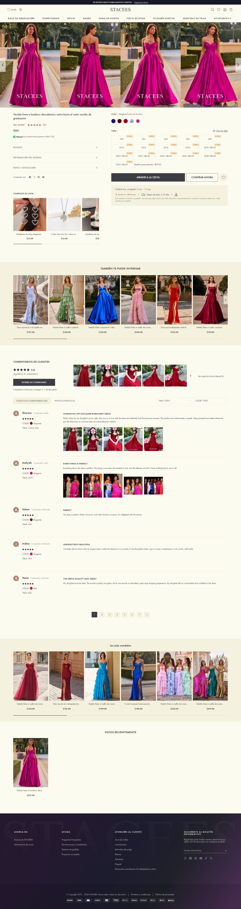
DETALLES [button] (17, 147)
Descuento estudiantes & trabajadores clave (135, 869)
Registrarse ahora (141, 2)
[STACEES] (120, 9)
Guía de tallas (121, 840)
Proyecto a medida (70, 854)
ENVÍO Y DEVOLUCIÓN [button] (24, 167)
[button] (3, 65)
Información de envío (24, 845)
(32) (44, 125)
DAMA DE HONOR (109, 18)
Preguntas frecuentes (71, 840)
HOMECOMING (51, 18)
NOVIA (71, 18)
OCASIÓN (164, 18)
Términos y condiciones (141, 894)
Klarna (118, 854)
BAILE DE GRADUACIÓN (21, 18)
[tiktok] (206, 858)
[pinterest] (195, 858)
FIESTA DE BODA (136, 18)
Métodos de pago (123, 849)
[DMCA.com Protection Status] (171, 900)
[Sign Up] (225, 850)
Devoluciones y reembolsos (74, 845)
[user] (225, 10)
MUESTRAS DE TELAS (194, 18)
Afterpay (119, 859)
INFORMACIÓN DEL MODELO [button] (27, 157)
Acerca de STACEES (23, 840)
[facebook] (190, 858)
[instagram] (185, 858)
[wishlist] (219, 10)
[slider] (34, 125)
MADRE (87, 18)
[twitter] (211, 858)
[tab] (56, 147)
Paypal (118, 864)
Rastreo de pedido (70, 849)
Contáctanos (121, 845)
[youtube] (200, 858)
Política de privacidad (164, 894)
